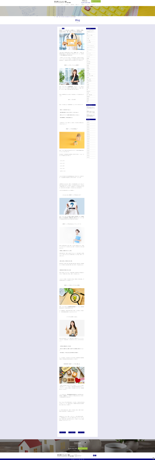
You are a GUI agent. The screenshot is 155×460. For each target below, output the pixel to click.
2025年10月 (88, 138)
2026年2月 (88, 131)
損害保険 (88, 77)
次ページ (81, 432)
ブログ (88, 4)
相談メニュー (77, 4)
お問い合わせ (93, 4)
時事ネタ (88, 82)
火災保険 (88, 84)
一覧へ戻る (71, 432)
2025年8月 (88, 141)
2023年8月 (88, 150)
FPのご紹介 (67, 4)
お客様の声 (82, 4)
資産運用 (88, 98)
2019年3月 (88, 155)
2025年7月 (88, 143)
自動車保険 (88, 96)
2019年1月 (88, 157)
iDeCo (87, 33)
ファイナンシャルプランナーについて (91, 47)
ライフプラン (88, 56)
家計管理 (88, 72)
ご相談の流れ (72, 4)
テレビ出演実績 (89, 42)
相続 (87, 89)
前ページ (62, 432)
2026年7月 (88, 122)
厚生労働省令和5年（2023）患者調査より (68, 190)
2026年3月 (88, 129)
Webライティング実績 (89, 35)
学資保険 (88, 70)
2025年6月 (88, 145)
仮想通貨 (88, 58)
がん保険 (88, 38)
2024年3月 (88, 148)
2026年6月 (88, 124)
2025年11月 (88, 136)
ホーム (62, 4)
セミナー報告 (88, 40)
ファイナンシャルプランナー (90, 45)
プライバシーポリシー (89, 49)
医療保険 (88, 65)
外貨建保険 (88, 68)
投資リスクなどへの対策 (90, 75)
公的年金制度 (88, 63)
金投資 (87, 101)
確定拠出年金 (88, 91)
